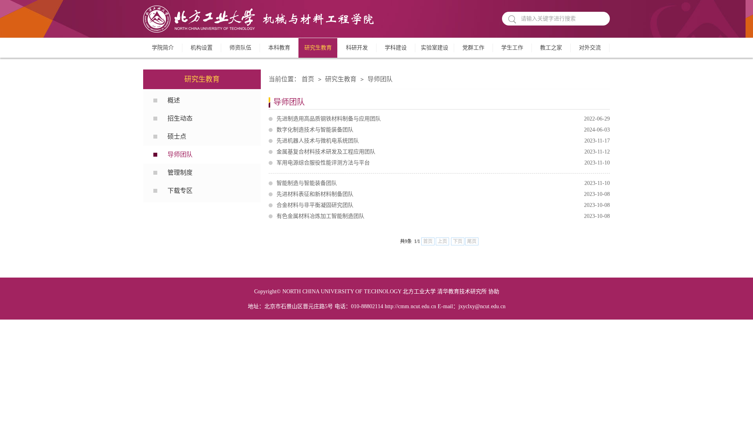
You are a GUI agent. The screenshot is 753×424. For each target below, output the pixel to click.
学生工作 (512, 48)
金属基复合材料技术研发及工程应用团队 (443, 152)
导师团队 (180, 154)
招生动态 (180, 118)
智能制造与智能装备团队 (443, 183)
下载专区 (180, 190)
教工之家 (551, 48)
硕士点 (176, 136)
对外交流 (590, 48)
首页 (308, 79)
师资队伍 (240, 48)
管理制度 (180, 172)
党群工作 (473, 48)
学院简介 (163, 48)
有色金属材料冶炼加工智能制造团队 (443, 216)
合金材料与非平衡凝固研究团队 (443, 205)
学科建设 (396, 48)
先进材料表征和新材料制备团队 (443, 194)
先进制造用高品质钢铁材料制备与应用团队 (443, 119)
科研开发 (357, 48)
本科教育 (279, 48)
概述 (173, 100)
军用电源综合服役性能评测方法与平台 (443, 163)
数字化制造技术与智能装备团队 (443, 130)
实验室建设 (434, 48)
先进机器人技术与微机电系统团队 (443, 141)
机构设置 (202, 48)
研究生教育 (318, 48)
